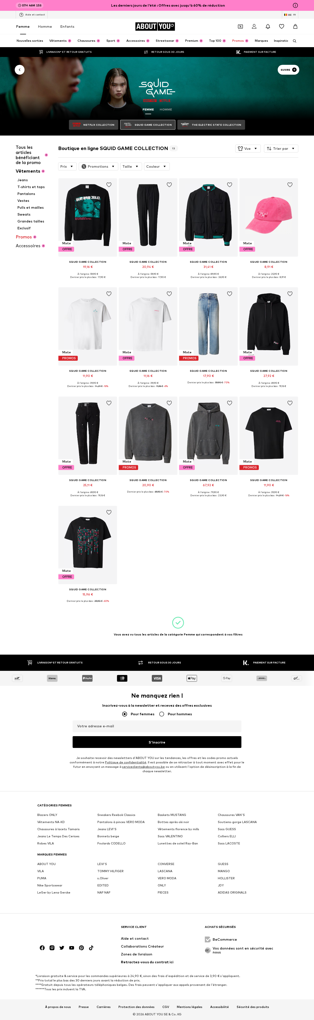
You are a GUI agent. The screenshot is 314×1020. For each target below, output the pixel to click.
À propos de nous (58, 1007)
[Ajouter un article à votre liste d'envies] (109, 185)
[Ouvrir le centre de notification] (268, 26)
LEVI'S (102, 864)
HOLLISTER (226, 878)
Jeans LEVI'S (107, 829)
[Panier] (295, 26)
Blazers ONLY (47, 815)
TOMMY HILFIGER (110, 871)
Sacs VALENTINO (170, 836)
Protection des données (136, 1007)
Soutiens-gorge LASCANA (237, 822)
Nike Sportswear (49, 885)
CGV (165, 1007)
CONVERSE (166, 864)
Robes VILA (45, 843)
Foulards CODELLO (111, 843)
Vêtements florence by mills (178, 829)
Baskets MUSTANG (172, 815)
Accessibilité (219, 1007)
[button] (248, 148)
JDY (221, 885)
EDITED (103, 885)
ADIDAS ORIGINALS (232, 892)
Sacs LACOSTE (229, 843)
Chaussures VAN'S (231, 815)
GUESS (223, 864)
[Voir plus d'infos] (87, 281)
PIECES (163, 892)
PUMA (41, 878)
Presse (84, 1007)
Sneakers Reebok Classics (116, 815)
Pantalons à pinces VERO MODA (121, 822)
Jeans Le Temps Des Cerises (58, 836)
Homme (45, 26)
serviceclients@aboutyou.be (143, 767)
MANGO (224, 871)
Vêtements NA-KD (51, 822)
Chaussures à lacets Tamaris (58, 829)
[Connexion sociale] (42, 948)
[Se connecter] (254, 26)
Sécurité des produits (253, 1007)
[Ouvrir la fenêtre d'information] (295, 5)
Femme (23, 26)
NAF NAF (103, 892)
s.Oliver (102, 878)
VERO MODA (167, 878)
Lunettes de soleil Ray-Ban (178, 843)
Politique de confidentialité (125, 762)
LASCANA (165, 871)
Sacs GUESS (227, 829)
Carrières (104, 1007)
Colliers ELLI (227, 836)
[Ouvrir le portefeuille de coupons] (240, 26)
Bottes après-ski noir (173, 822)
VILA (40, 871)
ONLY (162, 885)
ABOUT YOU (46, 864)
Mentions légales (189, 1007)
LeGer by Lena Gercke (53, 892)
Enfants (67, 26)
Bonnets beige (108, 836)
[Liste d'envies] (282, 26)
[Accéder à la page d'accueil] (64, 929)
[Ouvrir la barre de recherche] (293, 41)
